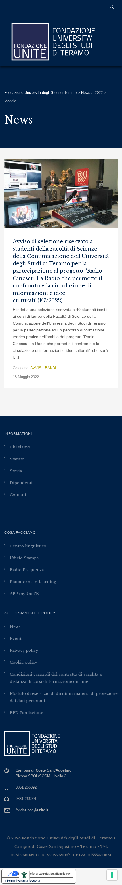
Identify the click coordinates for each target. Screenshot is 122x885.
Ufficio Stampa (24, 558)
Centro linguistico (28, 546)
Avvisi (36, 368)
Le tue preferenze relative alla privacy (44, 873)
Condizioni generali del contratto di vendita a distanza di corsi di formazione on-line (56, 678)
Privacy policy (24, 650)
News (15, 626)
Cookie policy (23, 662)
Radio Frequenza (27, 570)
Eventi (16, 638)
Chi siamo (20, 447)
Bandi (50, 368)
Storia (16, 471)
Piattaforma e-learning (33, 581)
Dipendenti (21, 482)
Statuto (17, 459)
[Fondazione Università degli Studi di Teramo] (52, 41)
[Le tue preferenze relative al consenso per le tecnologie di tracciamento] (112, 875)
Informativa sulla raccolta (22, 880)
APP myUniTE (24, 593)
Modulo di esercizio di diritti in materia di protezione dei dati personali (64, 697)
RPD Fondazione (26, 712)
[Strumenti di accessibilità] (24, 875)
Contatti (18, 494)
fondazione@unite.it (32, 810)
